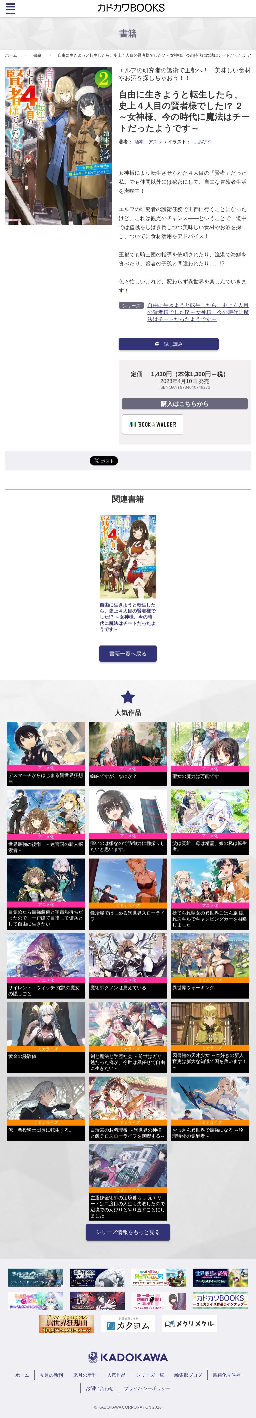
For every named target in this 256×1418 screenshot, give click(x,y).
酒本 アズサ (148, 141)
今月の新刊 (51, 1375)
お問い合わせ (100, 1388)
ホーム (11, 55)
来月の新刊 (85, 1375)
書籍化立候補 (227, 1375)
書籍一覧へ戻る (128, 653)
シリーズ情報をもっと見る (128, 1232)
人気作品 (116, 1375)
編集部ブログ (188, 1375)
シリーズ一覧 (150, 1375)
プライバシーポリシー (147, 1388)
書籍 (37, 55)
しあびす (202, 141)
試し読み (173, 344)
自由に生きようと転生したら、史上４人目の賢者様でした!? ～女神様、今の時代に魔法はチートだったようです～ (198, 312)
